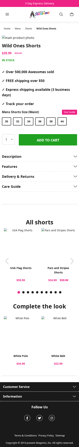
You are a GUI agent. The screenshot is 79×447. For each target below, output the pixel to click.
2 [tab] (23, 292)
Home (7, 28)
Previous (7, 261)
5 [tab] (37, 292)
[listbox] (38, 121)
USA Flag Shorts (20, 268)
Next (72, 261)
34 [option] (28, 121)
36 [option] (39, 121)
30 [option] (6, 121)
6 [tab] (42, 292)
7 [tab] (46, 292)
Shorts (29, 28)
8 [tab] (51, 292)
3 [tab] (28, 292)
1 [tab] (19, 292)
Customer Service (16, 387)
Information (12, 396)
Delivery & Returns (18, 176)
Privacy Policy (46, 435)
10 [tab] (60, 292)
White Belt (58, 356)
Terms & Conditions (25, 435)
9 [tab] (55, 292)
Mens (18, 28)
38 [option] (51, 121)
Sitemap (60, 435)
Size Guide (69, 112)
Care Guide (11, 186)
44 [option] (62, 121)
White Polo (20, 356)
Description (11, 156)
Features (9, 166)
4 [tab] (32, 292)
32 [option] (17, 121)
